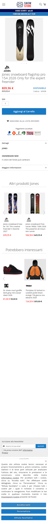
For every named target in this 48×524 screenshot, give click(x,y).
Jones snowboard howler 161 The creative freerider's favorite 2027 (13, 227)
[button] (22, 63)
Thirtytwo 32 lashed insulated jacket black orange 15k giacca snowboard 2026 (35, 294)
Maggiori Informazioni (11, 167)
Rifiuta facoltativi (23, 518)
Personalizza (23, 511)
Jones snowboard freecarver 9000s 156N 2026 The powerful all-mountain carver (36, 227)
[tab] (24, 143)
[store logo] (23, 4)
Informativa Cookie (10, 477)
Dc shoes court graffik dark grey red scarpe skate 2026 (12, 292)
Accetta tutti (23, 505)
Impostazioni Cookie (10, 497)
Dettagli (5, 143)
